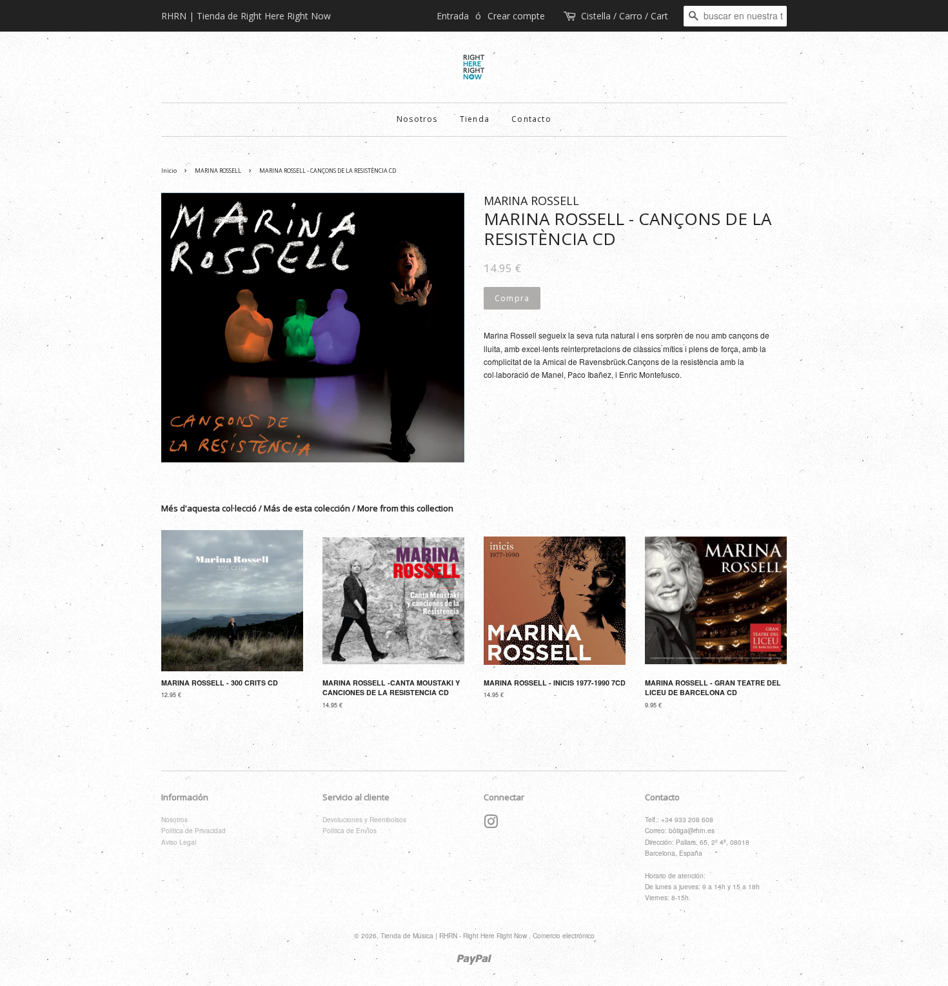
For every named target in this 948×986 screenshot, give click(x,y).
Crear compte (516, 16)
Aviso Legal (178, 842)
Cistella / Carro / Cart (624, 16)
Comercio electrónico (564, 935)
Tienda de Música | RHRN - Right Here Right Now (454, 935)
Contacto (531, 118)
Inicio (169, 170)
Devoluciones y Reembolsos (364, 819)
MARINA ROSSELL (218, 170)
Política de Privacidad (193, 830)
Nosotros (417, 118)
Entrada (453, 16)
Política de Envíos (349, 830)
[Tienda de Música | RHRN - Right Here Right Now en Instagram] (491, 824)
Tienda (474, 118)
